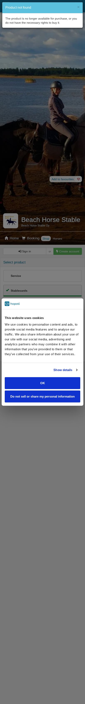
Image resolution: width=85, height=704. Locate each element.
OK (42, 383)
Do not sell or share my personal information (42, 396)
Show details (62, 370)
